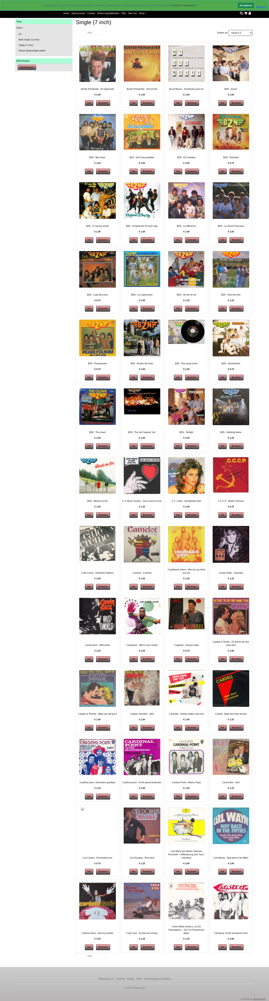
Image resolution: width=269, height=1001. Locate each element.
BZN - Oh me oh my (186, 294)
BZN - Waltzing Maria (230, 432)
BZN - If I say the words (97, 226)
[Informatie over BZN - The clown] (97, 406)
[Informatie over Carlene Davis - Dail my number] (97, 901)
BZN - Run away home (186, 363)
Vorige (81, 32)
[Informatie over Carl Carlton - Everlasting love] (97, 809)
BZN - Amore (231, 89)
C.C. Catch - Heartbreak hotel (186, 501)
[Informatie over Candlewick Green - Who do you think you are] (186, 544)
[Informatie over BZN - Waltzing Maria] (231, 406)
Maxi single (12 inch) (29, 39)
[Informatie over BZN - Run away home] (186, 331)
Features (120, 979)
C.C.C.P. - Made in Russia (231, 501)
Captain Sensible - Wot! (142, 714)
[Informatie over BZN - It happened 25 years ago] (142, 200)
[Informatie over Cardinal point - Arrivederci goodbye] (97, 756)
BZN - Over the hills (230, 294)
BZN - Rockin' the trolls (142, 363)
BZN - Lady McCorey (97, 294)
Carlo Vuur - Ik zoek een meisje (142, 933)
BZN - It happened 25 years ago (142, 226)
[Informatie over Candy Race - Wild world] (97, 616)
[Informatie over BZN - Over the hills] (231, 269)
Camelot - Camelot (142, 573)
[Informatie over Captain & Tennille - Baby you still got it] (97, 688)
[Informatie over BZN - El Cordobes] (186, 131)
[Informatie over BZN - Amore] (231, 63)
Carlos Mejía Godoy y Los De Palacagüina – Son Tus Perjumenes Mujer (186, 929)
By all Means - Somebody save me (186, 89)
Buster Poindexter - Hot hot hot (142, 89)
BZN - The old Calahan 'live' (142, 432)
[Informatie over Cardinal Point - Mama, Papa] (186, 757)
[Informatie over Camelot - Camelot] (142, 544)
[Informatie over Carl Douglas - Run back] (142, 825)
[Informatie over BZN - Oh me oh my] (186, 269)
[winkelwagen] (246, 13)
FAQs (139, 979)
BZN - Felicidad (231, 157)
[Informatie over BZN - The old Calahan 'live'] (142, 401)
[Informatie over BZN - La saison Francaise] (231, 200)
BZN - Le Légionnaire (142, 294)
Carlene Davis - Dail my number (97, 933)
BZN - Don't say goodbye (142, 157)
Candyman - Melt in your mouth (142, 645)
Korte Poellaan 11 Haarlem (157, 979)
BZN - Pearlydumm (97, 363)
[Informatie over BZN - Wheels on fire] (97, 475)
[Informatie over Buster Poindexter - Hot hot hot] (142, 63)
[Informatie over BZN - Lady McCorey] (97, 269)
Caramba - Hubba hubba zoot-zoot (186, 714)
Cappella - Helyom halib (186, 645)
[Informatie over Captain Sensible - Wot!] (142, 688)
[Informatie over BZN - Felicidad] (231, 131)
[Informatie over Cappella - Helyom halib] (186, 613)
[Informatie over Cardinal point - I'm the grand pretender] (142, 757)
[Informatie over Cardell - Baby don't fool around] (231, 688)
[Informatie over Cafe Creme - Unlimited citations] (97, 543)
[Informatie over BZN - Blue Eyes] (97, 132)
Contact (91, 13)
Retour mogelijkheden (108, 13)
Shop (141, 13)
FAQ (124, 13)
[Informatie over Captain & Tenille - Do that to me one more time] (231, 616)
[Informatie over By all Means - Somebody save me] (186, 63)
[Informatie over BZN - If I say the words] (97, 200)
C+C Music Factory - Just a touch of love (142, 501)
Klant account (78, 13)
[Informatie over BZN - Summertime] (231, 338)
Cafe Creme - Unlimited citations (97, 573)
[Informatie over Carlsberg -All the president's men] (231, 901)
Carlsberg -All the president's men (231, 933)
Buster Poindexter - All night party (97, 89)
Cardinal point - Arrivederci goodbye (97, 782)
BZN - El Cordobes (186, 157)
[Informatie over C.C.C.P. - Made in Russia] (231, 474)
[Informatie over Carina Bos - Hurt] (231, 756)
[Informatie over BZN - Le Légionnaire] (142, 269)
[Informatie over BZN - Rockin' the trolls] (142, 337)
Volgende (100, 32)
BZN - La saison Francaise (231, 226)
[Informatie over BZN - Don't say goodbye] (142, 131)
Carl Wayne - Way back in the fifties (230, 858)
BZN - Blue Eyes (97, 157)
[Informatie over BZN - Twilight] (186, 406)
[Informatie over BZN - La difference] (186, 200)
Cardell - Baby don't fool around (231, 714)
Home (66, 13)
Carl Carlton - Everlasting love (97, 858)
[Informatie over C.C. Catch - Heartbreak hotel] (186, 475)
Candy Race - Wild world (97, 645)
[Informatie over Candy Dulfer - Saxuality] (231, 544)
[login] (250, 13)
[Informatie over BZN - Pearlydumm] (97, 337)
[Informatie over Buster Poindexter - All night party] (97, 63)
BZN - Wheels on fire (97, 501)
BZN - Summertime (230, 363)
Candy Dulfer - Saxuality (231, 573)
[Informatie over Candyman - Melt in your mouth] (142, 616)
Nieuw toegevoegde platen (32, 50)
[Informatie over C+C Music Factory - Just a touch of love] (142, 475)
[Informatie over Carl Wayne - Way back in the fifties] (231, 825)
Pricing (130, 979)
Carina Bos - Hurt (231, 782)
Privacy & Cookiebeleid (183, 5)
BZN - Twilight (186, 432)
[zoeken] (241, 13)
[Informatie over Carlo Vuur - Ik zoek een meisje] (142, 901)
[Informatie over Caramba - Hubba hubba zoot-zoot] (186, 688)
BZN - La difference (186, 226)
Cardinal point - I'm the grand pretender (141, 782)
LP (20, 34)
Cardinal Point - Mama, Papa (186, 782)
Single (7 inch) (26, 45)
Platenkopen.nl (106, 979)
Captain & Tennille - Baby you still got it (97, 714)
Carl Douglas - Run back (142, 858)
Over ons (132, 13)
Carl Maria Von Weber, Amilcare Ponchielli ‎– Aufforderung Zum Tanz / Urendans (186, 854)
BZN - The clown (97, 432)
